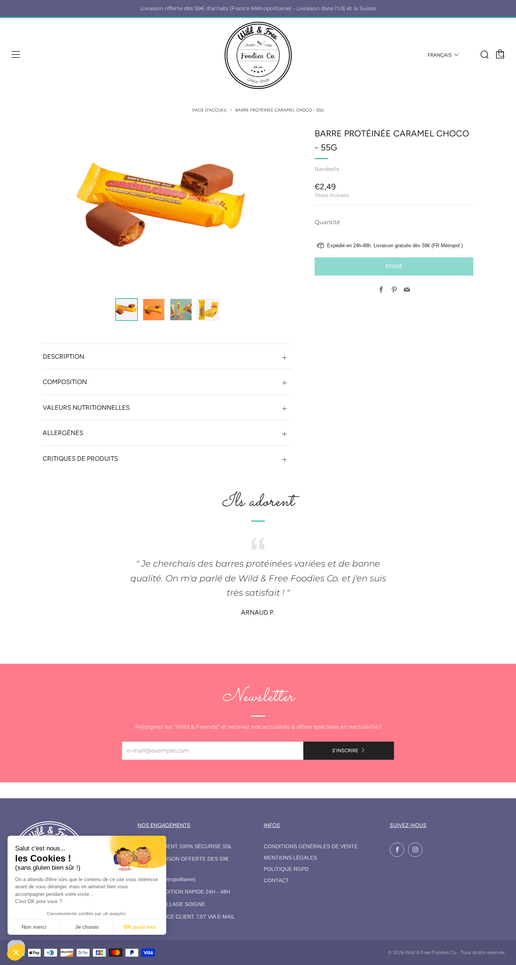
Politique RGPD (286, 869)
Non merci (34, 927)
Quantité (327, 222)
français (440, 55)
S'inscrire (345, 750)
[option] (167, 208)
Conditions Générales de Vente (311, 846)
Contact (276, 880)
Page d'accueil (209, 110)
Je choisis (87, 927)
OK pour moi (140, 927)
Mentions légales (290, 858)
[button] (126, 309)
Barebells (327, 169)
